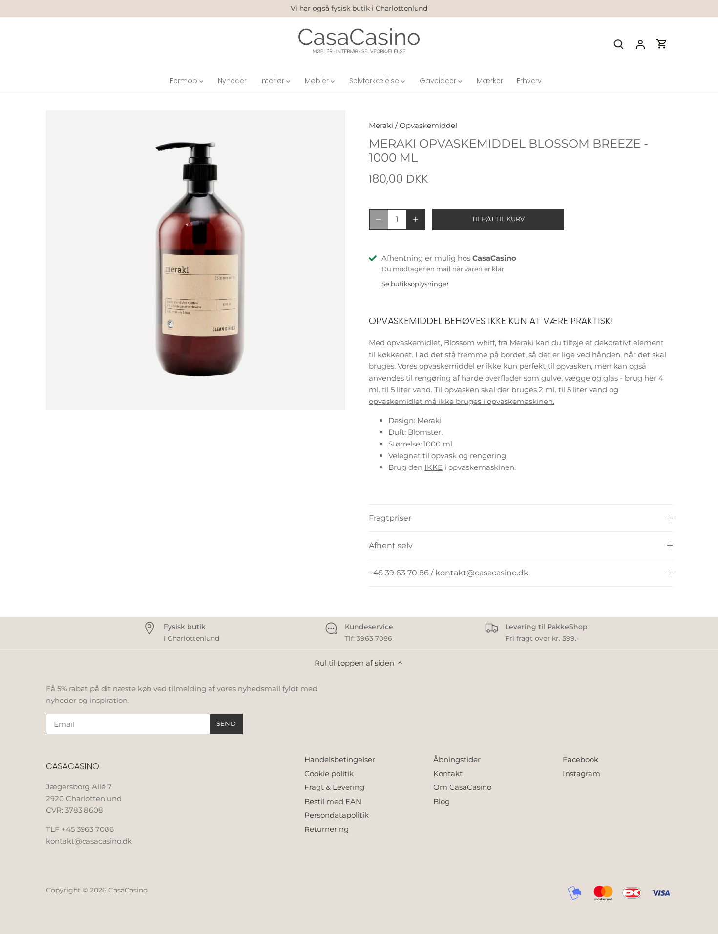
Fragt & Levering (334, 787)
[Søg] (619, 43)
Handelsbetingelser (339, 759)
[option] (196, 260)
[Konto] (640, 43)
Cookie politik (329, 773)
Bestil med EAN (332, 801)
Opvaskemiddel (428, 125)
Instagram (581, 773)
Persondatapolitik (336, 815)
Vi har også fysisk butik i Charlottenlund (359, 8)
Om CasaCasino (462, 787)
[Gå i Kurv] (662, 43)
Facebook (580, 759)
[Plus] (415, 219)
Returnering (326, 829)
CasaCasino (128, 890)
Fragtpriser (390, 518)
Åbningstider (457, 759)
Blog (441, 801)
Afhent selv (391, 545)
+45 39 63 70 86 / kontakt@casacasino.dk (448, 572)
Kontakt (448, 773)
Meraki (381, 125)
